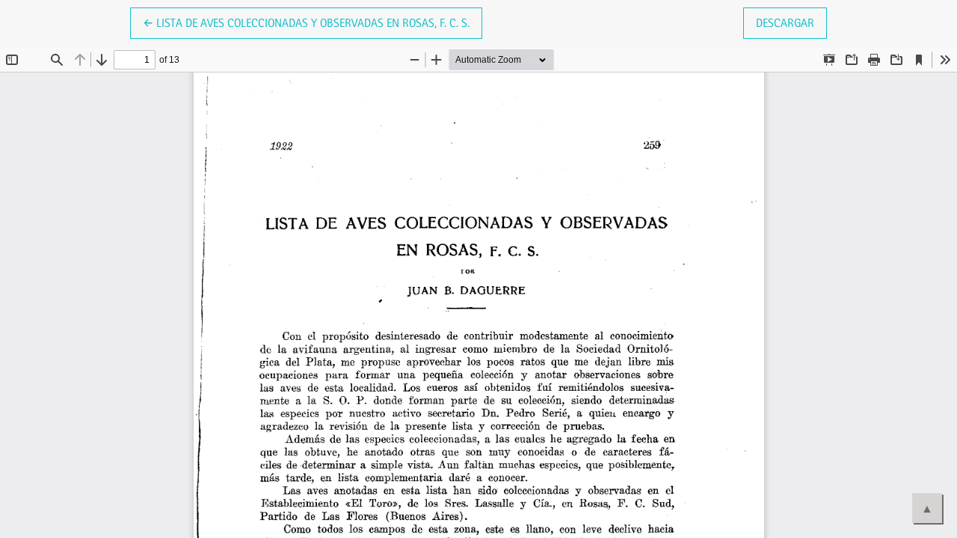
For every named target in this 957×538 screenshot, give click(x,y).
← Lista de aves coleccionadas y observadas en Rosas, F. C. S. (306, 22)
